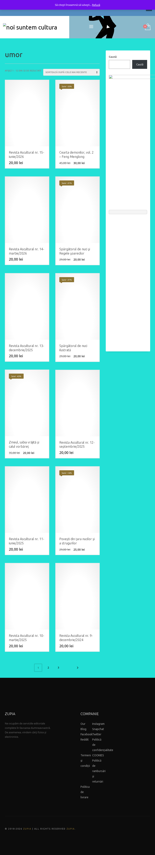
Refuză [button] (96, 5)
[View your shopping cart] (147, 27)
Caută (113, 57)
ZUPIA (27, 829)
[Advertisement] (128, 280)
